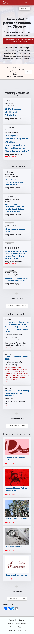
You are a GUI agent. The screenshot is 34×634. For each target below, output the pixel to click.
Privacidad (22, 631)
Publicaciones (21, 624)
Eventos (22, 620)
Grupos (12, 627)
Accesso (21, 627)
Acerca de (13, 620)
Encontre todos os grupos (17, 598)
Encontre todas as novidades (17, 426)
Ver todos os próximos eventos (17, 306)
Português (23, 8)
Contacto (11, 631)
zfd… (16, 379)
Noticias (11, 624)
